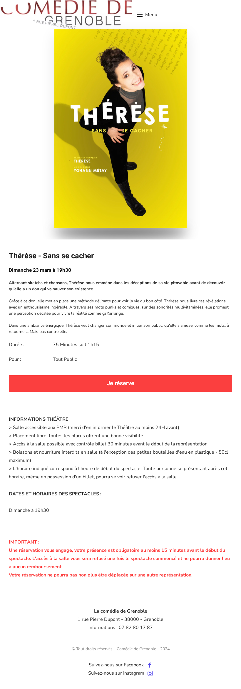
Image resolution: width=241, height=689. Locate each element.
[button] (147, 14)
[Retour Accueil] (66, 14)
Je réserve (120, 383)
